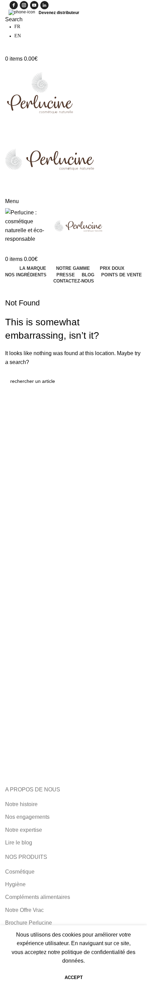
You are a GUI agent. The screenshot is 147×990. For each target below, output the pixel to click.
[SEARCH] (134, 381)
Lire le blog (18, 842)
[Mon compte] (7, 50)
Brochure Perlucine (28, 923)
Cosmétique (20, 872)
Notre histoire (21, 804)
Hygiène (15, 884)
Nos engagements (27, 817)
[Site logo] (39, 92)
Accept (74, 977)
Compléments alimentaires (37, 897)
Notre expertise (23, 830)
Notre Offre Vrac (24, 910)
